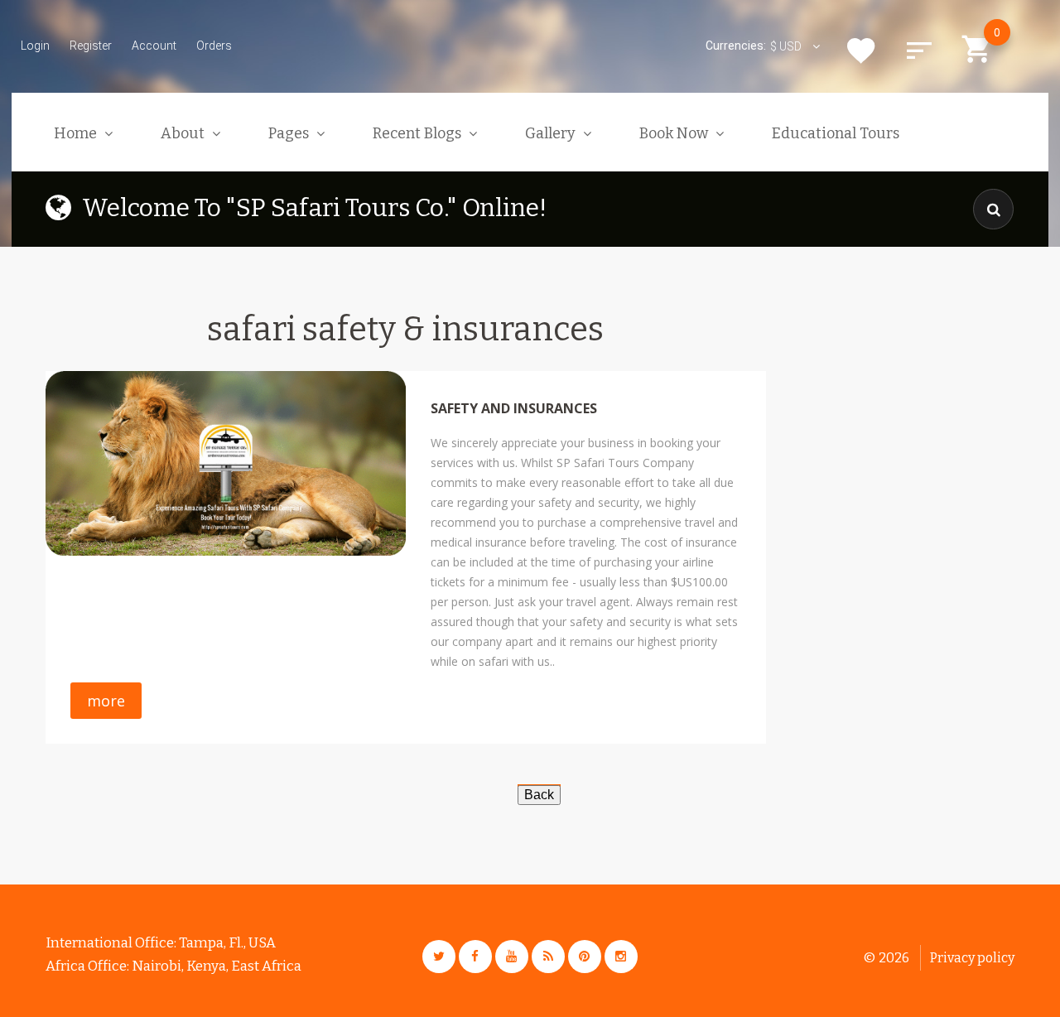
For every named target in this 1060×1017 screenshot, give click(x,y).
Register (91, 45)
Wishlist (861, 50)
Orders (214, 45)
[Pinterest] (584, 956)
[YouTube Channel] (511, 956)
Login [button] (35, 45)
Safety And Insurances (514, 408)
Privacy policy (972, 958)
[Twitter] (438, 956)
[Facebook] (475, 956)
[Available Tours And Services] (539, 793)
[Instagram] (621, 956)
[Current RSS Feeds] (548, 956)
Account (154, 45)
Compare (919, 50)
